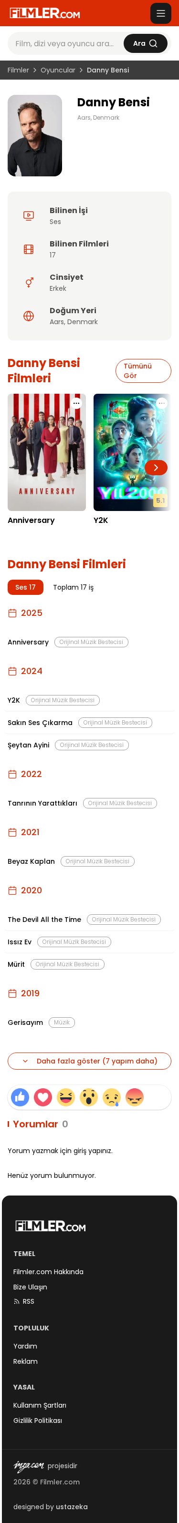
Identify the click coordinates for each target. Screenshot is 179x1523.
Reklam (25, 1361)
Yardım (25, 1346)
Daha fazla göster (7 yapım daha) (97, 1061)
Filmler (18, 70)
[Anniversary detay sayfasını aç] (47, 452)
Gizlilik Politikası (37, 1420)
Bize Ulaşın (30, 1287)
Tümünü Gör (138, 370)
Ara (139, 43)
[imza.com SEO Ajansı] (28, 1467)
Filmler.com (60, 1482)
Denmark (82, 322)
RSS (28, 1301)
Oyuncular (58, 70)
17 (53, 255)
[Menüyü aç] (160, 13)
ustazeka (72, 1507)
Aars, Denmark (98, 118)
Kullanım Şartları (39, 1405)
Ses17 (25, 587)
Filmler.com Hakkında (48, 1272)
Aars (57, 322)
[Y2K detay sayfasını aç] (133, 452)
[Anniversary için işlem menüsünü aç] (76, 403)
